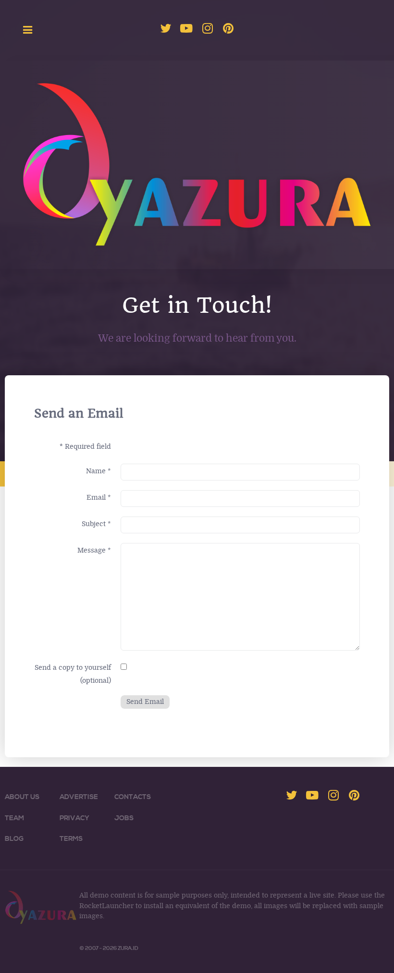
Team (14, 818)
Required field (85, 447)
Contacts (132, 797)
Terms (71, 839)
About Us (22, 797)
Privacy (74, 818)
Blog (14, 839)
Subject (96, 524)
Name (98, 471)
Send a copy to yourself (73, 668)
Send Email (145, 702)
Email (98, 497)
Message (94, 550)
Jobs (124, 818)
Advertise (79, 797)
